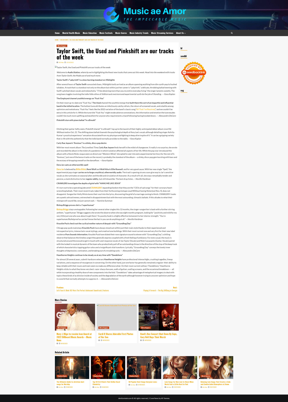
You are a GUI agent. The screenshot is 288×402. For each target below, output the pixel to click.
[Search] (231, 33)
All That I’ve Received (145, 109)
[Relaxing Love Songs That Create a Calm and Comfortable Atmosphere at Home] (216, 367)
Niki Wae (61, 62)
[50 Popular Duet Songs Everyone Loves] (144, 367)
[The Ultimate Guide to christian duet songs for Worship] (72, 367)
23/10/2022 (70, 62)
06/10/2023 (64, 343)
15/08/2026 (105, 387)
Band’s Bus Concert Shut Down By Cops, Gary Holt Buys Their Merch (158, 335)
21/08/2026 (69, 387)
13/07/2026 (213, 387)
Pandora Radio (62, 376)
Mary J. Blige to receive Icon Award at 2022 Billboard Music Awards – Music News (74, 337)
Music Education (90, 32)
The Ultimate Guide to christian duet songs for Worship (70, 383)
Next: (160, 289)
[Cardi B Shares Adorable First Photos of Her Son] (117, 317)
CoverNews (154, 398)
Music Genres (121, 32)
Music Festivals (105, 32)
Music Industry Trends (139, 32)
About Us (180, 32)
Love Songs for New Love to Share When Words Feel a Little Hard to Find (179, 383)
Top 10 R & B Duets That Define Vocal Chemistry (106, 383)
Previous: (83, 289)
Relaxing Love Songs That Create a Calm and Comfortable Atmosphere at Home (215, 383)
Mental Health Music (71, 32)
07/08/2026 (141, 385)
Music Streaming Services (162, 32)
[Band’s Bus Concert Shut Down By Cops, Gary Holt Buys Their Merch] (159, 317)
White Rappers (62, 46)
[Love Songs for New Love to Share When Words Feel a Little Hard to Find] (180, 367)
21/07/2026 (177, 387)
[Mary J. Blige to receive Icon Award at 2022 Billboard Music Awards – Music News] (75, 317)
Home (57, 32)
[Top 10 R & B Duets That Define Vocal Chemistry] (108, 367)
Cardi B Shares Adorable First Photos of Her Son (115, 335)
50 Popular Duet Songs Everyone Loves (143, 382)
